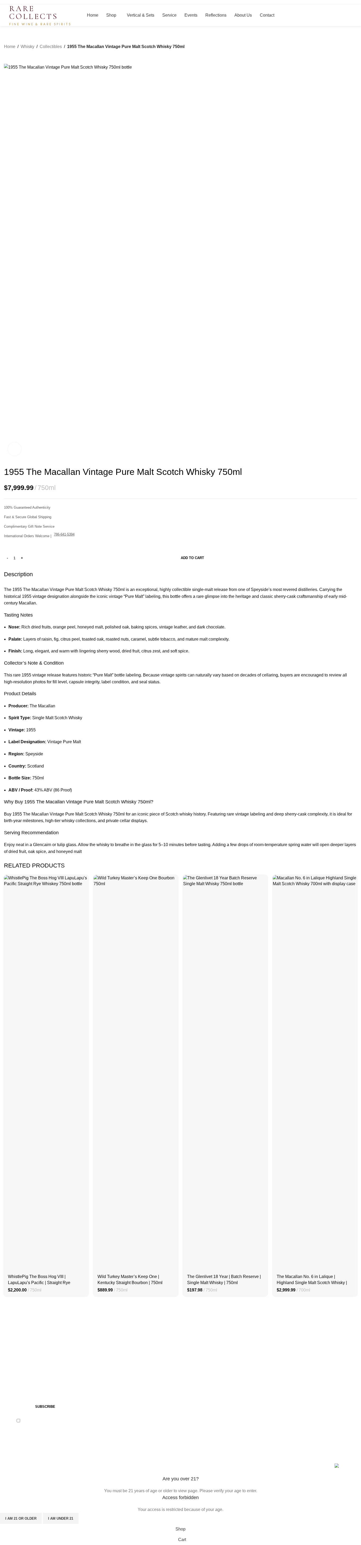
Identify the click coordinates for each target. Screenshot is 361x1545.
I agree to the (47, 1420)
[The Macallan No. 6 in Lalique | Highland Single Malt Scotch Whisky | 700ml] (315, 1073)
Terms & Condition (292, 1354)
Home (9, 46)
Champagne (106, 1363)
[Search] (344, 15)
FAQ (188, 1373)
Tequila (101, 1373)
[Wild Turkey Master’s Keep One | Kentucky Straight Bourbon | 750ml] (136, 1073)
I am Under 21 (60, 1518)
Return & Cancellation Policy (302, 1373)
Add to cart (192, 558)
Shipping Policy (289, 1363)
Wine (99, 1354)
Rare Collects (31, 1466)
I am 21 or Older (20, 1518)
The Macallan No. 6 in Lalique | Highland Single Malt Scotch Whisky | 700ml (312, 1282)
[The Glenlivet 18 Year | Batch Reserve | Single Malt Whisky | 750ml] (225, 1073)
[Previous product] (7, 54)
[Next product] (20, 54)
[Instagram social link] (22, 1439)
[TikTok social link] (49, 1439)
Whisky (27, 46)
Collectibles (51, 46)
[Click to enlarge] (14, 449)
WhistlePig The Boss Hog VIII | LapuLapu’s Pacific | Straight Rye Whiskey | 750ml (39, 1282)
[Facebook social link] (9, 1439)
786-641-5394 (64, 534)
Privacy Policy (60, 1420)
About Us (193, 1363)
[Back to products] (13, 54)
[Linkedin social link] (35, 1439)
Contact (191, 1354)
